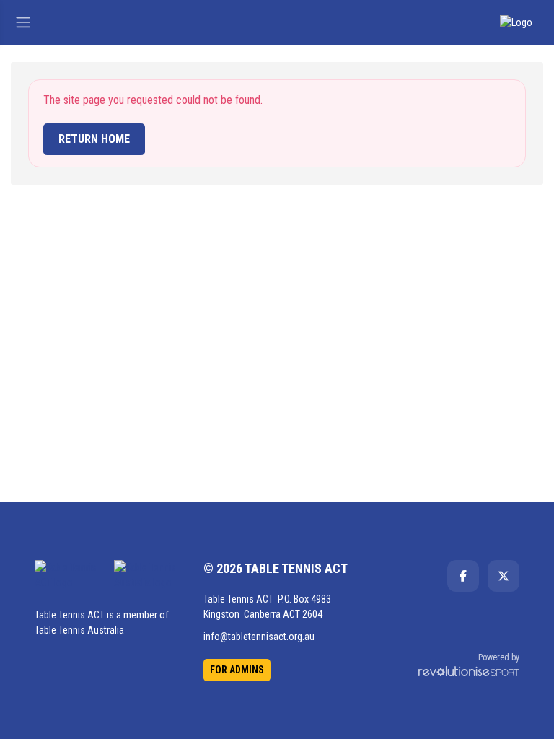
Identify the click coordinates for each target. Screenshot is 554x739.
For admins (237, 669)
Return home (94, 139)
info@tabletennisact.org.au (259, 636)
